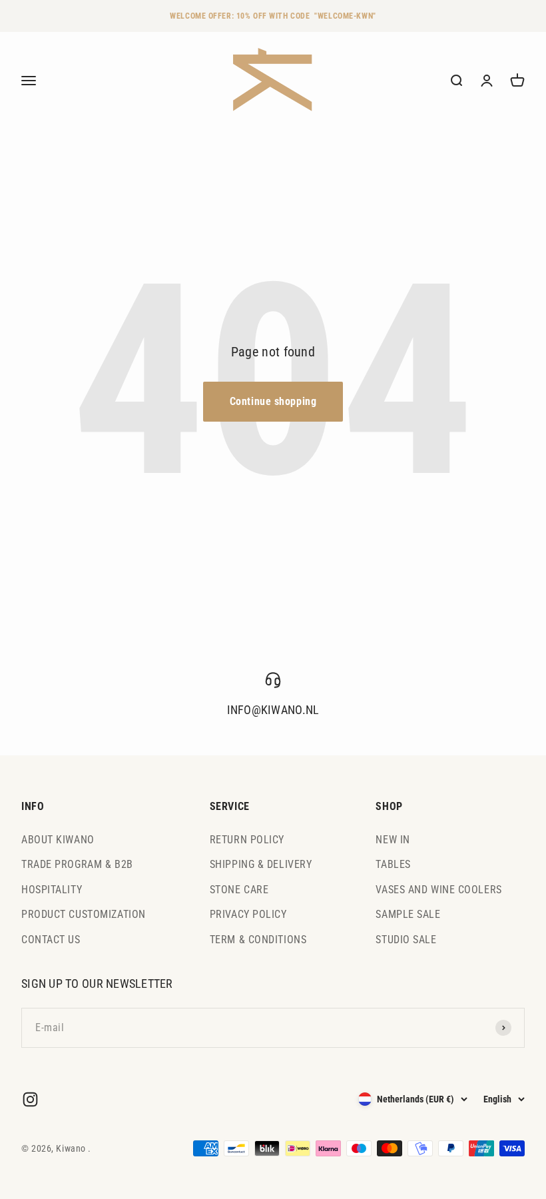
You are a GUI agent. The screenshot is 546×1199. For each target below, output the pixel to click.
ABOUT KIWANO (58, 839)
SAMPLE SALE (408, 914)
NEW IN (393, 839)
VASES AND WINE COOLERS (438, 889)
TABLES (393, 864)
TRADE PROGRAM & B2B (77, 864)
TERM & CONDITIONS (258, 939)
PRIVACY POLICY (248, 914)
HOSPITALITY (51, 889)
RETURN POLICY (247, 839)
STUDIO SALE (406, 939)
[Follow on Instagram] (30, 1099)
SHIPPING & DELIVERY (261, 864)
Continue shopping (273, 401)
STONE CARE (239, 889)
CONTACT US (51, 939)
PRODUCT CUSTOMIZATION (83, 914)
